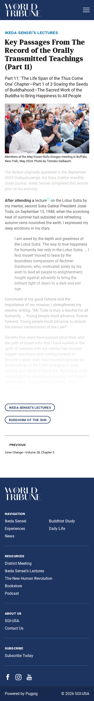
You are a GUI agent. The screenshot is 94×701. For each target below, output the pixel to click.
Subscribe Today (19, 655)
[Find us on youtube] (29, 679)
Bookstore (13, 586)
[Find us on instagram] (18, 679)
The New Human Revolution (28, 578)
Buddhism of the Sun (28, 419)
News (9, 536)
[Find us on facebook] (8, 678)
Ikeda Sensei (15, 521)
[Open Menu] (86, 10)
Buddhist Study (62, 521)
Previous (17, 445)
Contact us (14, 628)
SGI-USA (12, 620)
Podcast (12, 593)
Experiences (15, 528)
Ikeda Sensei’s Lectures (30, 407)
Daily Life (57, 528)
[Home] (42, 10)
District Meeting (18, 563)
